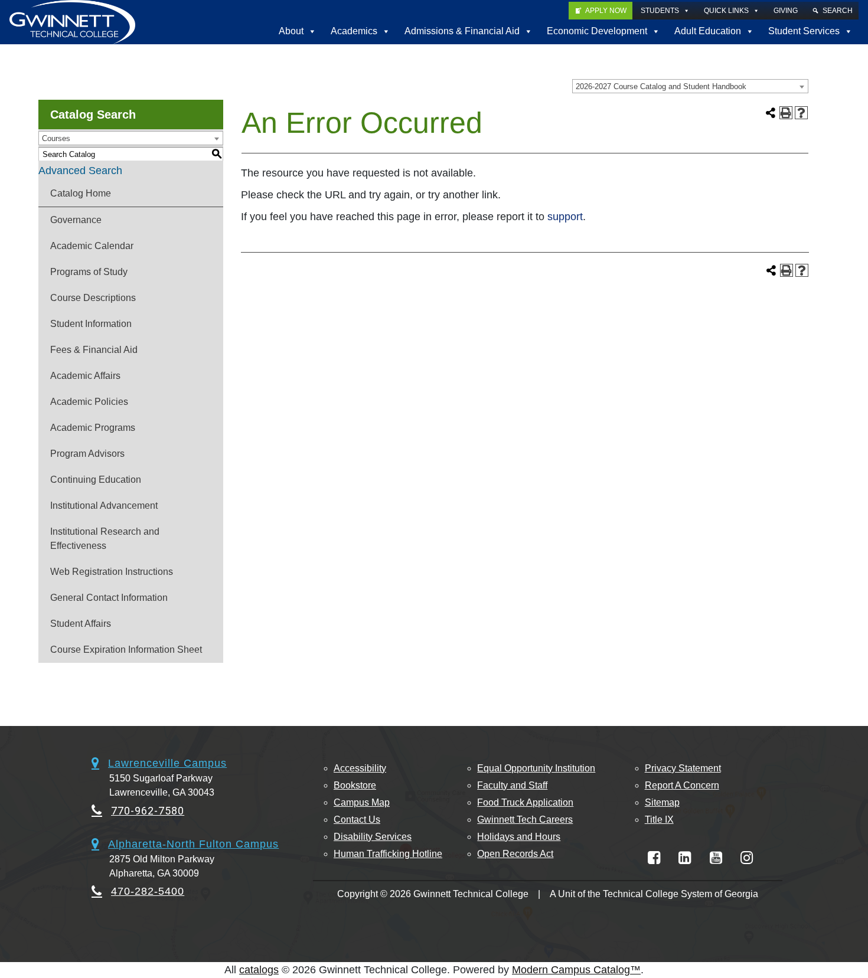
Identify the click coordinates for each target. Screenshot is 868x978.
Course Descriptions (93, 298)
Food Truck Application (525, 802)
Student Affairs (80, 624)
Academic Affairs (85, 376)
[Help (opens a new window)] (801, 112)
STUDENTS (660, 10)
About (291, 31)
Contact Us (357, 820)
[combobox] (690, 86)
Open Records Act (515, 854)
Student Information (91, 324)
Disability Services (373, 837)
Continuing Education (95, 480)
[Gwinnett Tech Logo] (72, 22)
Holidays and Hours (518, 837)
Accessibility (360, 768)
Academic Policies (89, 402)
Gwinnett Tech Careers (525, 820)
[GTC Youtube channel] (716, 858)
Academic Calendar (91, 246)
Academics (354, 31)
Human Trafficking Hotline (388, 854)
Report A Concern (682, 785)
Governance (76, 220)
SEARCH (838, 10)
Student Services (804, 31)
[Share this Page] (770, 112)
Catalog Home (80, 193)
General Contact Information (109, 598)
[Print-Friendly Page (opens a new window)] (785, 112)
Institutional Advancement (104, 506)
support (565, 217)
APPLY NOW (605, 10)
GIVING (786, 10)
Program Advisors (87, 454)
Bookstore (355, 785)
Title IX (659, 820)
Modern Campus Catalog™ (576, 970)
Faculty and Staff (512, 785)
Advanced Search (80, 170)
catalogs (259, 970)
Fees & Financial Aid (94, 350)
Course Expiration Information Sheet (126, 650)
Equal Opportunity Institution (536, 768)
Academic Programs (92, 428)
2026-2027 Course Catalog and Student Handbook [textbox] (661, 86)
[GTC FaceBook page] (654, 858)
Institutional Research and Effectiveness (104, 538)
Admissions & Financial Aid (462, 31)
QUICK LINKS (726, 10)
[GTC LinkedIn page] (684, 858)
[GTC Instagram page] (746, 858)
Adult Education (707, 31)
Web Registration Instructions (111, 572)
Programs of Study (89, 272)
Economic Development (597, 31)
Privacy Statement (683, 768)
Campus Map (362, 802)
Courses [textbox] (56, 138)
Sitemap (662, 802)
